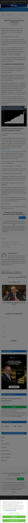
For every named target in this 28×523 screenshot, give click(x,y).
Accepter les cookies (14, 520)
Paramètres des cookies (14, 513)
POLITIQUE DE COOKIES (11, 510)
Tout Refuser (14, 516)
